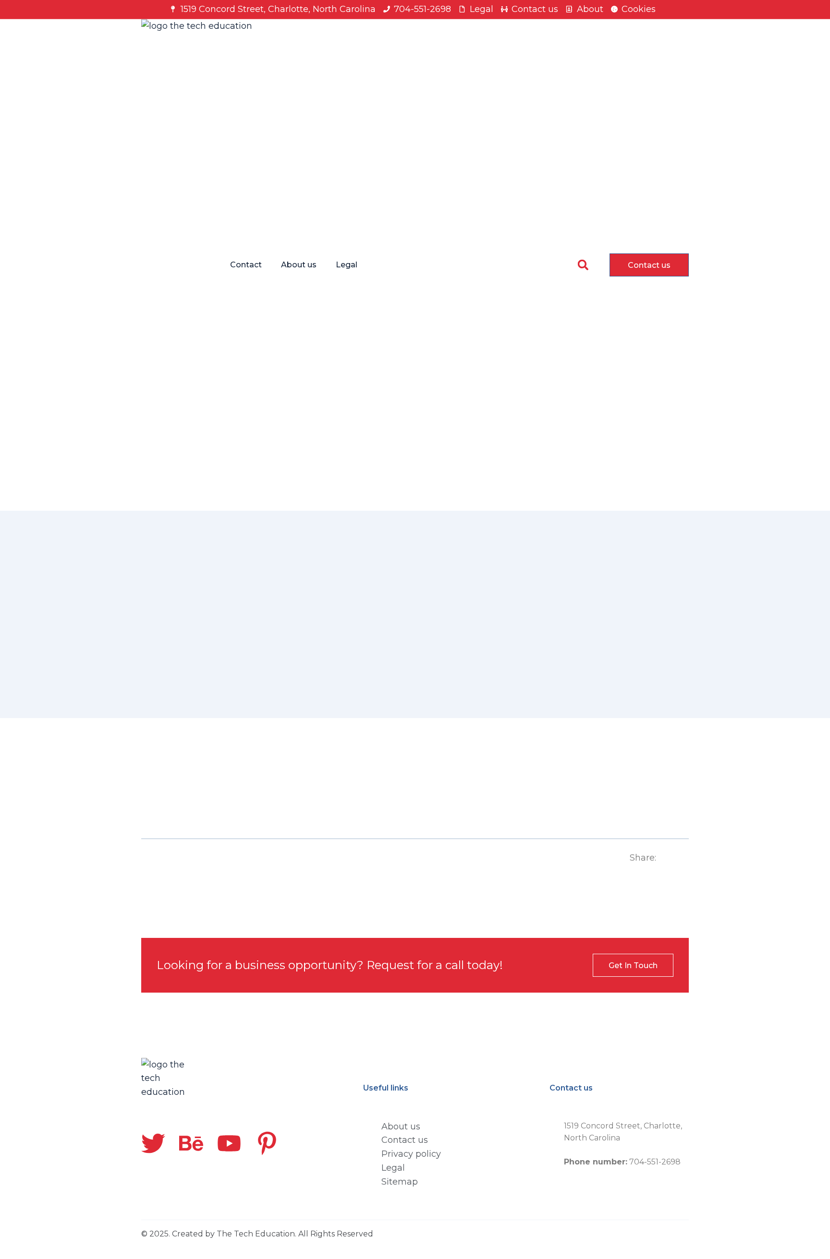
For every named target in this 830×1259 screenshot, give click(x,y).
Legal (346, 264)
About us (299, 264)
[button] (583, 265)
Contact (246, 264)
